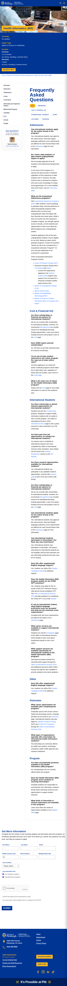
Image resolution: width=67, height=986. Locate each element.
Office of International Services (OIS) (44, 664)
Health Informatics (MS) (41, 75)
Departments (40, 937)
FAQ (5, 116)
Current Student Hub (9, 960)
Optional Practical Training (47, 722)
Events (6, 120)
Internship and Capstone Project (12, 104)
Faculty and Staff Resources (12, 963)
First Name (5, 845)
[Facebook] (38, 972)
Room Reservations (9, 966)
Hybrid (48, 268)
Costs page (38, 375)
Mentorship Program (10, 109)
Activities (7, 113)
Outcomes (7, 89)
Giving (38, 940)
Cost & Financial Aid (38, 110)
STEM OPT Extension (46, 724)
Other (55, 114)
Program (45, 119)
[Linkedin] (48, 972)
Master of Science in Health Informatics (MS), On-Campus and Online (46, 301)
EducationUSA (45, 327)
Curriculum (7, 100)
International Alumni (38, 424)
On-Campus (39, 268)
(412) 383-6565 (12, 947)
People (6, 123)
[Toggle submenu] (20, 92)
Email (41, 845)
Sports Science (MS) (42, 291)
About (38, 934)
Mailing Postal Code (45, 853)
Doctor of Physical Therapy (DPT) (46, 263)
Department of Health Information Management (19, 75)
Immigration (50, 633)
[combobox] (10, 857)
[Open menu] (64, 3)
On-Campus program (12, 874)
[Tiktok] (53, 972)
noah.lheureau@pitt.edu (12, 146)
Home (3, 75)
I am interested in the (8, 871)
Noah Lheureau (12, 144)
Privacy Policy (41, 943)
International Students (40, 114)
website (53, 599)
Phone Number (24, 853)
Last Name (24, 845)
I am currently (6, 862)
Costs (6, 96)
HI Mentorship (51, 411)
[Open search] (60, 3)
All (32, 105)
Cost (35, 337)
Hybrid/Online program (12, 877)
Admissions (8, 92)
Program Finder (44, 956)
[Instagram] (43, 972)
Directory (42, 964)
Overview (7, 85)
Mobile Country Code (8, 853)
